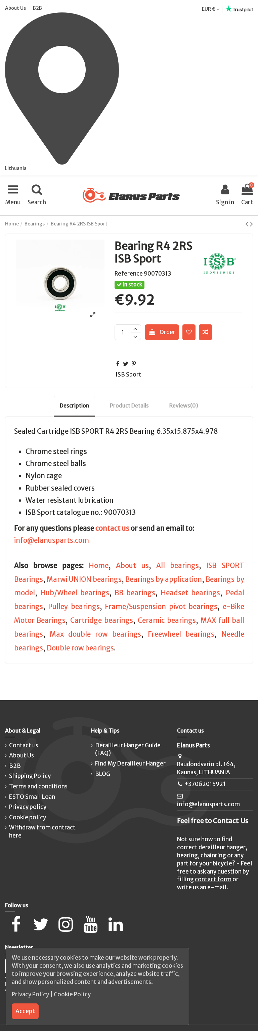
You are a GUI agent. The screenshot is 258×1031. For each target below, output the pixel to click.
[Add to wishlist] (189, 332)
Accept (25, 1011)
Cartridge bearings (101, 620)
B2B (37, 8)
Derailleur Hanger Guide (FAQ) (128, 749)
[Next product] (251, 223)
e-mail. (217, 887)
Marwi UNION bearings (84, 579)
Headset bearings (190, 593)
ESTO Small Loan (32, 797)
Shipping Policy (30, 776)
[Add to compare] (205, 332)
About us (132, 565)
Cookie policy (27, 817)
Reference (129, 273)
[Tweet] (125, 363)
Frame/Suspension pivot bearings (161, 606)
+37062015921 (205, 784)
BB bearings (135, 593)
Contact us (23, 745)
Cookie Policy (72, 994)
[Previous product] (247, 223)
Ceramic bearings (167, 620)
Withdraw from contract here (42, 831)
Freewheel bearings (181, 634)
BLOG (102, 774)
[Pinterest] (134, 363)
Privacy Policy (31, 994)
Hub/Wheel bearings (74, 593)
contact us (112, 528)
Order (167, 332)
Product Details (129, 405)
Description (74, 405)
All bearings (177, 565)
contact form (213, 879)
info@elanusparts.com (51, 540)
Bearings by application (163, 579)
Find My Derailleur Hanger (130, 763)
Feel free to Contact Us (212, 821)
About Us (16, 8)
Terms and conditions (38, 786)
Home (99, 565)
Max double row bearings (95, 634)
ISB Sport (128, 374)
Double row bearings (80, 648)
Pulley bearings (74, 606)
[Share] (118, 363)
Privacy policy (27, 807)
